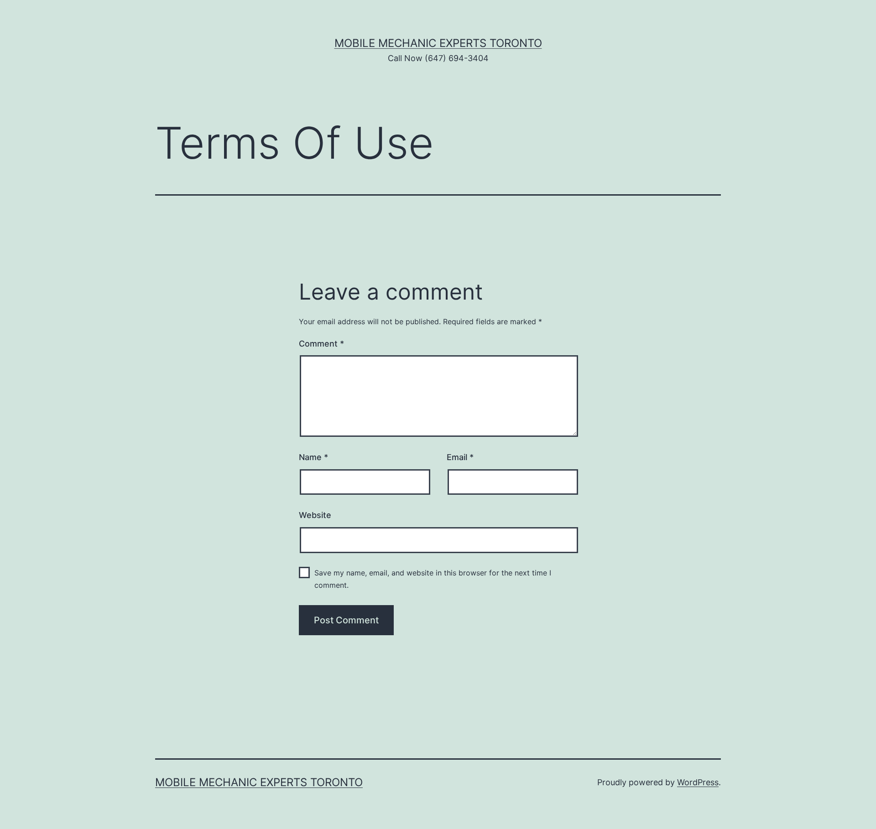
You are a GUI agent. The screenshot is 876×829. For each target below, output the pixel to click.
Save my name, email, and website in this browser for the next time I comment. (432, 579)
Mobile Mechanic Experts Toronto (438, 43)
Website (315, 515)
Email (460, 457)
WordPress (698, 782)
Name (313, 457)
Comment (321, 343)
